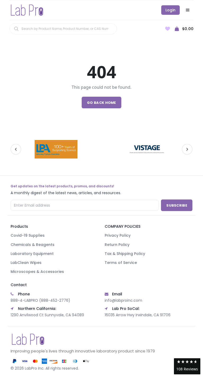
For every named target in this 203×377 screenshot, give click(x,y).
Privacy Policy (118, 235)
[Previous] (16, 149)
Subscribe (176, 205)
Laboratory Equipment (32, 253)
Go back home (101, 102)
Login (170, 10)
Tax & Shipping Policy (125, 253)
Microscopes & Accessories (37, 271)
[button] (187, 366)
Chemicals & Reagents (32, 244)
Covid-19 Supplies (28, 235)
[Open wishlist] (167, 29)
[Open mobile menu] (187, 10)
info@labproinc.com (123, 300)
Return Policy (117, 244)
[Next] (187, 149)
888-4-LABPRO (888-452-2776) (40, 300)
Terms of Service (121, 262)
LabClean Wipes (26, 262)
